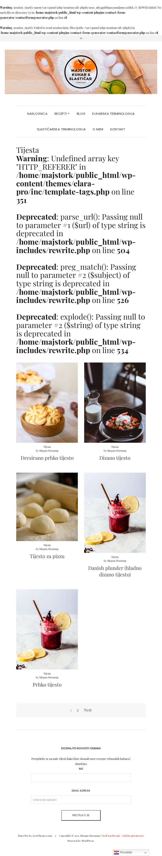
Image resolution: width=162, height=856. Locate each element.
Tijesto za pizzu (47, 556)
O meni (98, 129)
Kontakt (117, 129)
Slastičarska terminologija (61, 129)
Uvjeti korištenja (110, 835)
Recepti (61, 113)
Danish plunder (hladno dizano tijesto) (115, 571)
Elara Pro (23, 835)
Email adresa (81, 790)
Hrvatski (125, 852)
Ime (81, 769)
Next (88, 709)
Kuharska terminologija (113, 113)
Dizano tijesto (114, 457)
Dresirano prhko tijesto (47, 457)
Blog (81, 113)
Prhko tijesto (47, 684)
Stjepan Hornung (48, 450)
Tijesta (47, 446)
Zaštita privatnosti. (133, 835)
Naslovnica (37, 113)
